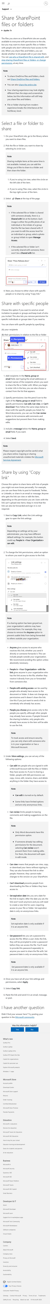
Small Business (7, 1193)
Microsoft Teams (8, 1185)
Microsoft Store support (10, 1091)
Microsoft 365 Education (10, 1136)
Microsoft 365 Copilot (10, 1189)
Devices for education (10, 1128)
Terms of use (33, 1296)
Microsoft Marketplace (10, 1226)
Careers (5, 1246)
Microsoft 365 (7, 1177)
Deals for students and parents (12, 1148)
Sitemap (5, 1296)
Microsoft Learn (8, 1213)
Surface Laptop (7, 1047)
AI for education (8, 1153)
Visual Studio (7, 1234)
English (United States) (14, 1282)
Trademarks (42, 1296)
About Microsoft (8, 1250)
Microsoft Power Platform (11, 1181)
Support (5, 9)
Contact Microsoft (15, 1296)
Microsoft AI (7, 1164)
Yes (17, 1029)
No (32, 1029)
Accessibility (7, 1270)
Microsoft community (24, 1017)
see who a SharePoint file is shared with (26, 56)
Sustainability (7, 1274)
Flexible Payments (8, 1112)
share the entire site (27, 84)
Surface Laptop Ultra (9, 1051)
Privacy (25, 1296)
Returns (5, 1096)
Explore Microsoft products (11, 1067)
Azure (5, 1205)
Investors (6, 1262)
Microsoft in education (10, 1124)
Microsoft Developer (9, 1209)
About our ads (24, 1300)
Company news (7, 1254)
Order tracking (7, 1100)
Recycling (16, 1300)
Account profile (7, 1083)
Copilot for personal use (10, 1063)
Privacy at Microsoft (9, 1258)
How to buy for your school (11, 1140)
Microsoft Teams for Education (12, 1132)
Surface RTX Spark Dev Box (11, 1055)
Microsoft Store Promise (10, 1108)
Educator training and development (14, 1144)
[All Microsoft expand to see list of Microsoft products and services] (3, 3)
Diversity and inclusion (10, 1266)
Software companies (9, 1230)
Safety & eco (7, 1300)
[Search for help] (9, 3)
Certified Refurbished (9, 1104)
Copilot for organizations (10, 1059)
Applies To (7, 30)
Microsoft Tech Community (11, 1221)
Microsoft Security (8, 1169)
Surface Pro (6, 1043)
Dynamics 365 (7, 1173)
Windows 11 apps (8, 1071)
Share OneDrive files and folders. (25, 79)
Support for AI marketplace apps (13, 1217)
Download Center (8, 1087)
